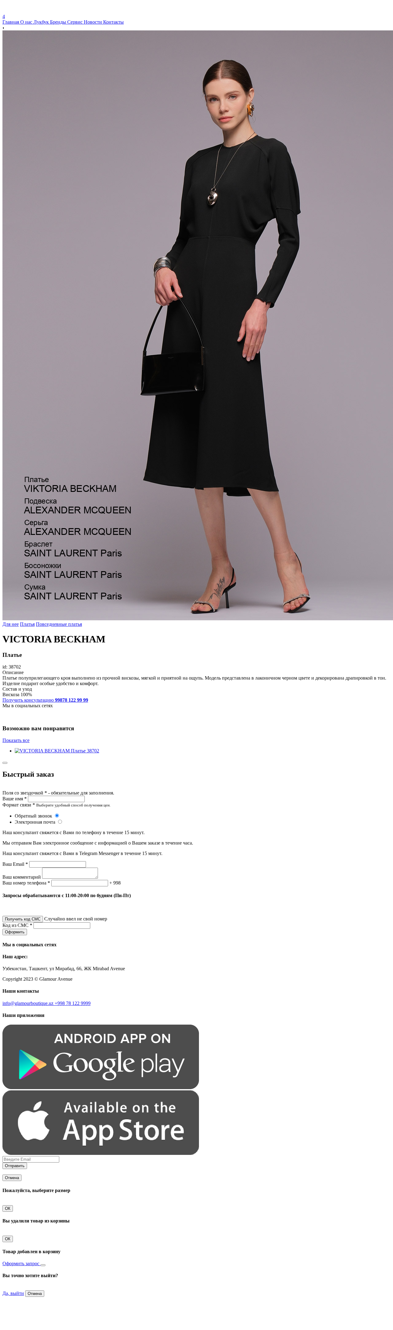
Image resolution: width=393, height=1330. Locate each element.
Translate (48, 11)
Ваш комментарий (21, 877)
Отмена (12, 1177)
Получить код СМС (23, 919)
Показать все (15, 740)
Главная (11, 22)
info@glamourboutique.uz (28, 1003)
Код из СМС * (17, 925)
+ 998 (115, 882)
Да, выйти (13, 1293)
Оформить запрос (21, 1263)
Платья (27, 624)
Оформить (15, 932)
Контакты (113, 22)
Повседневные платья (59, 624)
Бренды (58, 22)
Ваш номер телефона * (26, 882)
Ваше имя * (14, 798)
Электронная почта (35, 822)
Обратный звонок (34, 815)
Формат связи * (18, 804)
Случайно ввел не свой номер (75, 918)
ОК (7, 1208)
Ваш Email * (15, 864)
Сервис (75, 22)
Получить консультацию (45, 700)
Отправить (15, 1165)
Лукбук (41, 22)
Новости (93, 22)
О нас (26, 22)
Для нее (10, 624)
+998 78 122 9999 (73, 1003)
